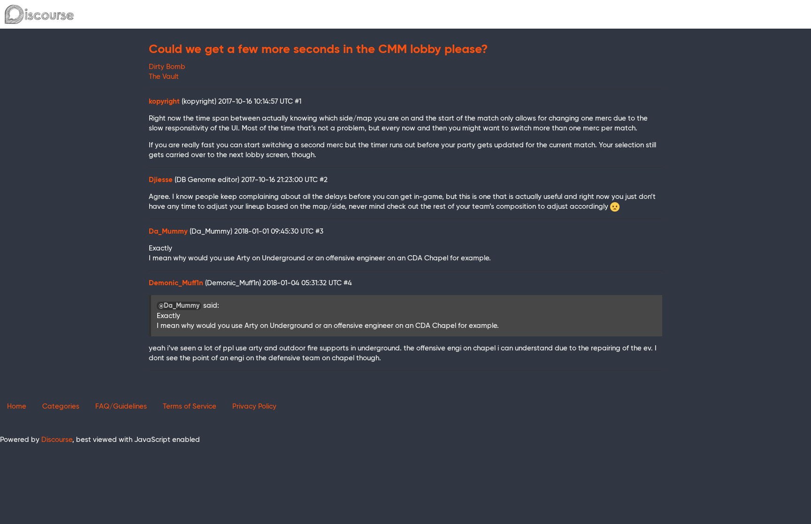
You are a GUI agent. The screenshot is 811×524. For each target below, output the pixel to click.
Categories (60, 406)
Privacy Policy (254, 406)
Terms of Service (189, 406)
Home (16, 406)
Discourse (56, 439)
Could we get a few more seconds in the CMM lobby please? (318, 50)
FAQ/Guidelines (121, 406)
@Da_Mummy (179, 306)
